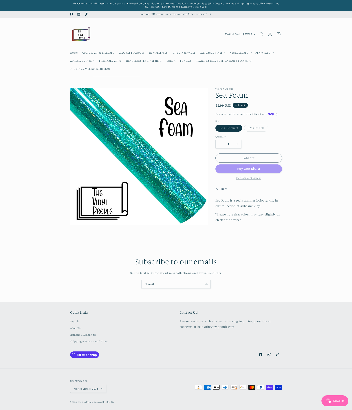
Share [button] (223, 188)
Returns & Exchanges (83, 334)
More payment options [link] (248, 178)
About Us (76, 327)
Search (74, 321)
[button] (212, 53)
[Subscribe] (206, 284)
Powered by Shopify (104, 402)
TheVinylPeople (85, 402)
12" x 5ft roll (258, 128)
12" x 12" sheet (230, 128)
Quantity (220, 136)
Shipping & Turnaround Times (89, 341)
